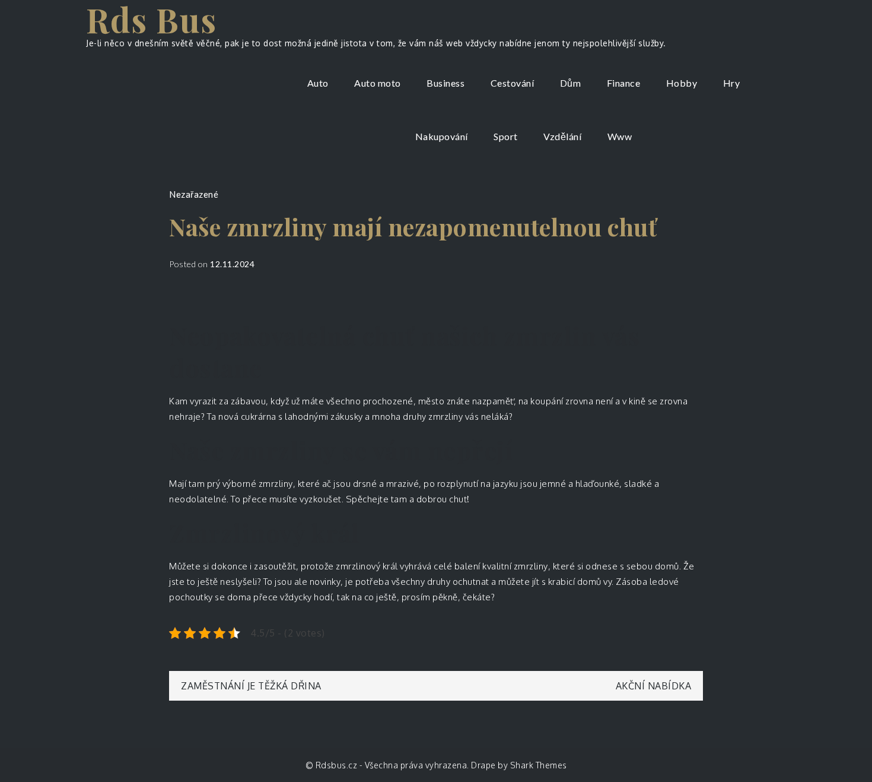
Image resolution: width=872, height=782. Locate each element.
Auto (318, 82)
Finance (624, 82)
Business (445, 82)
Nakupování (441, 136)
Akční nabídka (654, 686)
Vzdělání (562, 136)
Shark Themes (538, 765)
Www (619, 136)
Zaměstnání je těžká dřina (251, 686)
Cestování (512, 82)
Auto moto (377, 82)
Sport (506, 136)
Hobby (682, 82)
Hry (731, 82)
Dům (570, 82)
